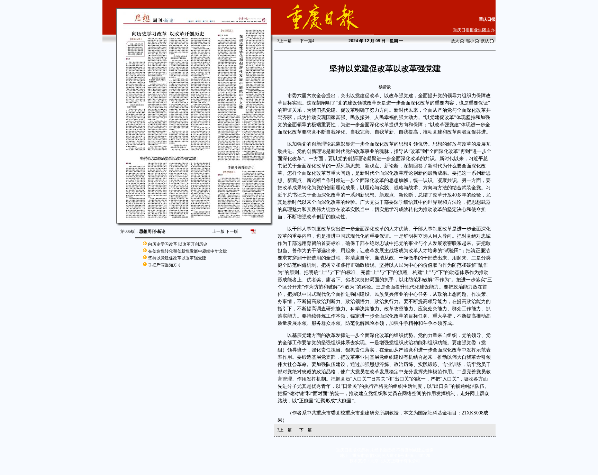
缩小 (470, 40)
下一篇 (307, 40)
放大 (455, 40)
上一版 (218, 231)
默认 (485, 40)
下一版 (232, 231)
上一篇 (284, 40)
